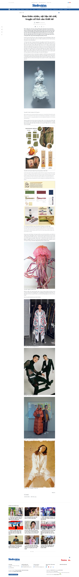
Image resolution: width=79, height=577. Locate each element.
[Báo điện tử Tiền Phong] (64, 560)
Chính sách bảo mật (63, 564)
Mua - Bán (60, 9)
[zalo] (54, 567)
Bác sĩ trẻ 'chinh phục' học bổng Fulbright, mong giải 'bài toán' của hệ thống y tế (15, 546)
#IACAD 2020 (26, 496)
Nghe (2, 27)
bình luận (44, 27)
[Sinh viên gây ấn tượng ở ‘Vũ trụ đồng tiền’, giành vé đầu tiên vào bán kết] (48, 511)
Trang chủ (9, 9)
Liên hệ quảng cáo (24, 564)
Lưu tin (2, 32)
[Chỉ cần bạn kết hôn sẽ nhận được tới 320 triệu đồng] (32, 511)
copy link (39, 27)
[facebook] (68, 2)
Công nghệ (46, 9)
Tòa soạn (10, 564)
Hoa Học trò (49, 2)
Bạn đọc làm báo (13, 574)
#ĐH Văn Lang (33, 496)
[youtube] (69, 2)
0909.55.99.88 (24, 565)
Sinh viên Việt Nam (14, 559)
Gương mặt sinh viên (40, 9)
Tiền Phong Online (34, 2)
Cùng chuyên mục (14, 505)
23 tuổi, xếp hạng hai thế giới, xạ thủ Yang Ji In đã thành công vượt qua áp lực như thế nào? (32, 531)
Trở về (2, 35)
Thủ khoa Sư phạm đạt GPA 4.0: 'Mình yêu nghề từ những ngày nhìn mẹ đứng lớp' (15, 518)
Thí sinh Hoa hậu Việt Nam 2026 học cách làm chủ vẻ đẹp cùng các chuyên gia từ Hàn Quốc (31, 547)
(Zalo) (28, 565)
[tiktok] (51, 567)
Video (51, 9)
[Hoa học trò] (69, 560)
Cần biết (65, 9)
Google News (59, 12)
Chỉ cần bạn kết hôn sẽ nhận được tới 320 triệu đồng (31, 517)
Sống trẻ (18, 9)
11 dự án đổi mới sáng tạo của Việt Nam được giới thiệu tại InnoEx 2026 (47, 546)
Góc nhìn (27, 9)
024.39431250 (12, 567)
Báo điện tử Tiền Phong (39, 6)
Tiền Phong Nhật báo (42, 2)
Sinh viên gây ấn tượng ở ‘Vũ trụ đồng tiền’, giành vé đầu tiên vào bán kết (48, 518)
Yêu (30, 9)
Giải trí (34, 9)
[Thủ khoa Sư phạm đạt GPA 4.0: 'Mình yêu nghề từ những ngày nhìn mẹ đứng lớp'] (16, 511)
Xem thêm (69, 9)
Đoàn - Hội (13, 9)
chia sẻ (35, 27)
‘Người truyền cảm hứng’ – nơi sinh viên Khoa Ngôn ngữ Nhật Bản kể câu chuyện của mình (15, 532)
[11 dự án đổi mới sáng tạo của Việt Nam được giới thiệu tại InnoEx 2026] (48, 539)
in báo (42, 27)
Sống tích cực (55, 9)
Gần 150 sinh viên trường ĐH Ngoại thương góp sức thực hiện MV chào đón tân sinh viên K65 (48, 532)
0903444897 (37, 565)
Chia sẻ (2, 29)
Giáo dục (22, 9)
